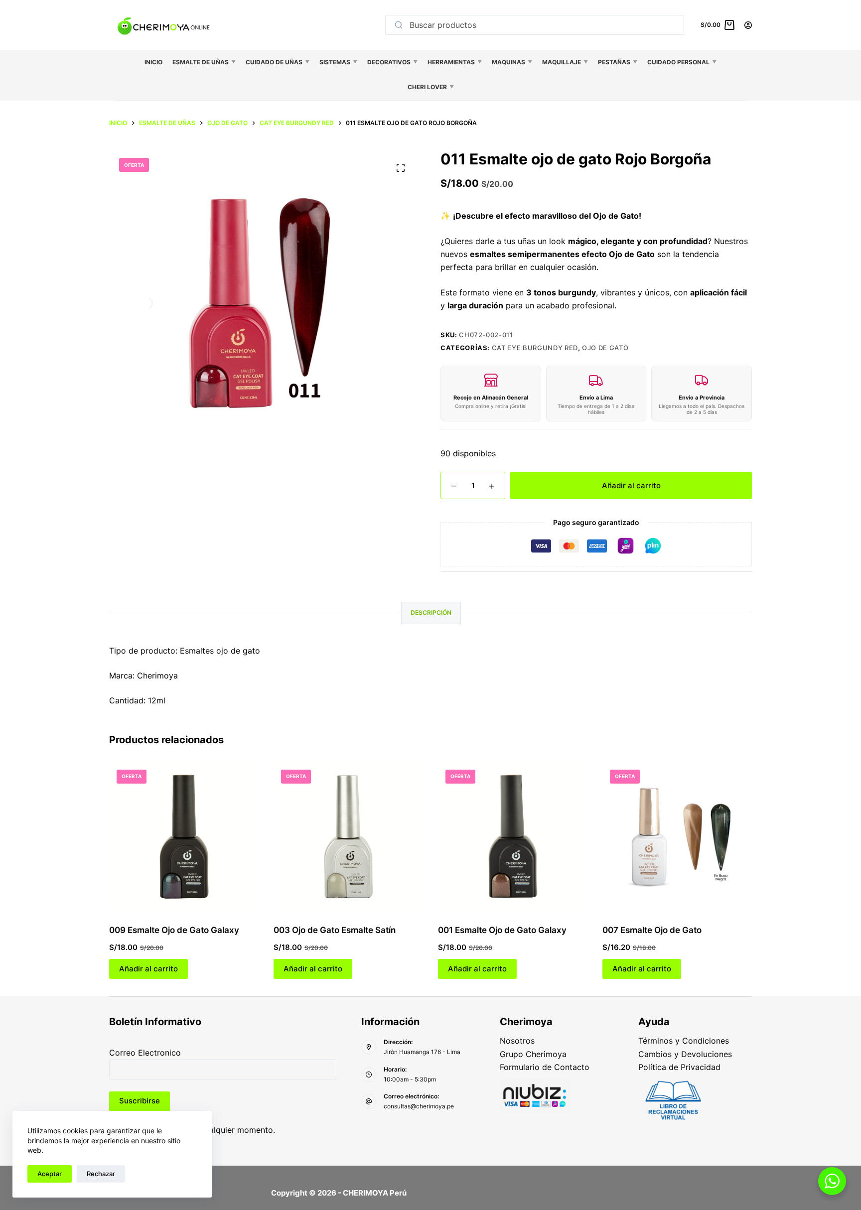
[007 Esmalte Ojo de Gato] (677, 837)
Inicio (153, 62)
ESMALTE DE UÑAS (204, 62)
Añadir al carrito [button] (148, 968)
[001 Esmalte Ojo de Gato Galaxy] (512, 837)
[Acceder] (748, 25)
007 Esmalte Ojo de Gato (652, 930)
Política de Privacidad (679, 1067)
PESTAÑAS (617, 62)
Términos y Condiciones (683, 1041)
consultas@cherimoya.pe (419, 1106)
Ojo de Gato (605, 348)
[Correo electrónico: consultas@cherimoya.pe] (368, 1101)
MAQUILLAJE (565, 62)
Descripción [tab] (431, 612)
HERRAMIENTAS (455, 62)
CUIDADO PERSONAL (682, 62)
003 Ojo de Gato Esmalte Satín (335, 930)
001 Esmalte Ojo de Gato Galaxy (502, 930)
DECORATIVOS (392, 62)
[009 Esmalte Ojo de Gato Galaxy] (184, 837)
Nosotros (517, 1041)
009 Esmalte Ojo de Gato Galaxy (174, 930)
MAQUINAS (512, 62)
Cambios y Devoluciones (685, 1054)
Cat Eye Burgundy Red (535, 348)
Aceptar (49, 1174)
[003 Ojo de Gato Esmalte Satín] (348, 837)
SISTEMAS (338, 62)
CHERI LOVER (431, 87)
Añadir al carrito (631, 485)
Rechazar (101, 1174)
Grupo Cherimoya (533, 1054)
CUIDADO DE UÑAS (277, 62)
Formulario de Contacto (544, 1067)
